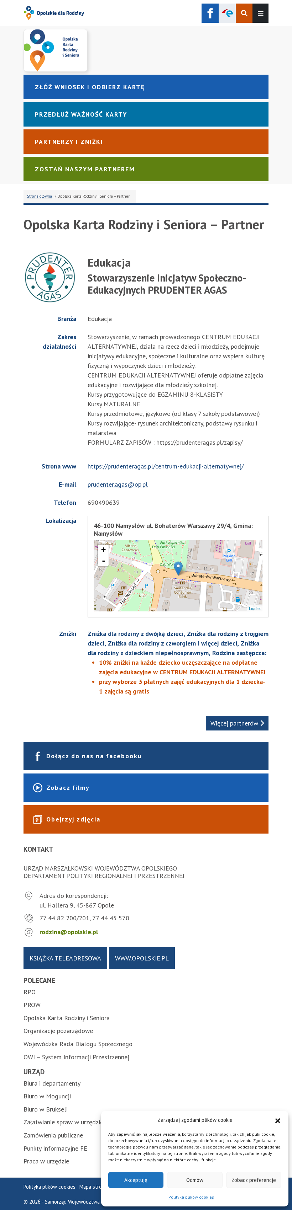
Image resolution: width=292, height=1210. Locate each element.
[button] (277, 1120)
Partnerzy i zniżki (69, 142)
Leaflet (255, 608)
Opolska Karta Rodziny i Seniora (67, 1018)
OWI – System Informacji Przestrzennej (76, 1057)
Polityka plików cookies (191, 1197)
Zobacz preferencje (253, 1180)
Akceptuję (135, 1180)
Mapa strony (93, 1186)
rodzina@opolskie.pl (69, 932)
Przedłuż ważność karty (81, 114)
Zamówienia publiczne (53, 1135)
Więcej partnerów (235, 723)
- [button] (103, 561)
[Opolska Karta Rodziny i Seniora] (146, 50)
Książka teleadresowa (65, 958)
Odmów (194, 1180)
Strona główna (39, 196)
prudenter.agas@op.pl (118, 484)
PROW (32, 1005)
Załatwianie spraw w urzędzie (63, 1122)
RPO (30, 992)
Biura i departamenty (52, 1083)
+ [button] (103, 549)
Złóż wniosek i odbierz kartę (90, 87)
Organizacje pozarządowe (58, 1031)
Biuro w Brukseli (46, 1109)
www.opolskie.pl (142, 958)
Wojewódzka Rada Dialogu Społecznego (78, 1044)
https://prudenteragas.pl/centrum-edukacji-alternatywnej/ (166, 466)
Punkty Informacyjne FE (55, 1148)
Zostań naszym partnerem (85, 169)
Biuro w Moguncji (47, 1096)
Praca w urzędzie (46, 1161)
